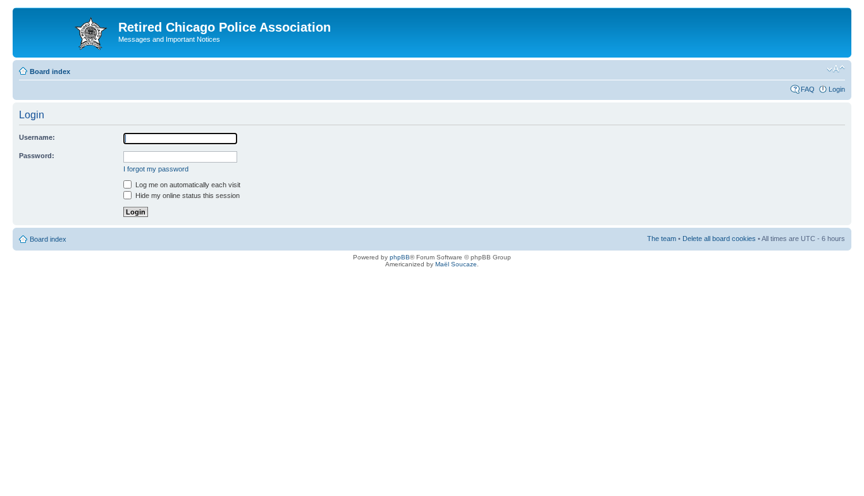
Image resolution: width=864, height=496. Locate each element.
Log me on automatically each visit (186, 185)
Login (837, 89)
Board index (50, 71)
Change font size (836, 69)
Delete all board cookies (719, 238)
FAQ (808, 89)
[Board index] (67, 31)
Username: (37, 137)
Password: (36, 155)
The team (661, 238)
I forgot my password (155, 169)
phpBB (400, 257)
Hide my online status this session (186, 195)
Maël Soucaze (456, 264)
